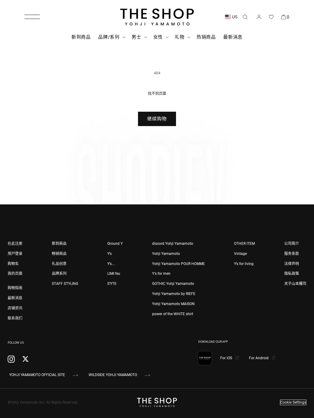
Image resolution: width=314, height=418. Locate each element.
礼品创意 (59, 264)
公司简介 (291, 243)
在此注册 (15, 243)
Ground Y (115, 243)
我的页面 (15, 273)
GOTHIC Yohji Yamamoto (173, 284)
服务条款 (291, 254)
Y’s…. (111, 264)
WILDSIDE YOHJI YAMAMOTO (113, 375)
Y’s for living (244, 264)
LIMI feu (113, 273)
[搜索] (245, 17)
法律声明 (291, 264)
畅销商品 (59, 254)
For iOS (226, 358)
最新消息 (15, 298)
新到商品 (59, 243)
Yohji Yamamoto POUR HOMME (178, 264)
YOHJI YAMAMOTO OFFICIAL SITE (37, 375)
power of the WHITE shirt (172, 314)
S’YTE (112, 284)
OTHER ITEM (244, 243)
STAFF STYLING (65, 284)
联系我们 (15, 318)
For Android (259, 358)
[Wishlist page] (271, 17)
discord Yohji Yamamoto (172, 243)
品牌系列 (59, 273)
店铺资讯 (15, 308)
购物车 (13, 264)
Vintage (240, 254)
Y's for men (161, 273)
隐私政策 (291, 273)
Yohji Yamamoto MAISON (173, 304)
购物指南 (15, 288)
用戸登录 (15, 254)
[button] (32, 17)
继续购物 (157, 118)
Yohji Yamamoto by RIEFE (173, 294)
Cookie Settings (293, 402)
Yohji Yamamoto (166, 254)
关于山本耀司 (295, 284)
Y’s (109, 254)
